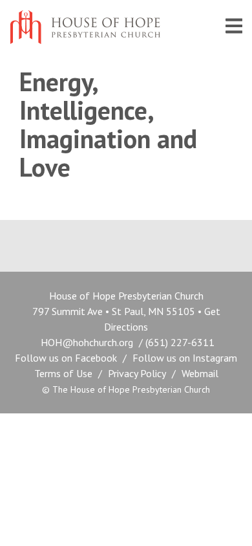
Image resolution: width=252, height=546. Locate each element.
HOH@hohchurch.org (87, 342)
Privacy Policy (137, 373)
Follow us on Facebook (66, 357)
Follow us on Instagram (184, 357)
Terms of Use (63, 373)
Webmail (200, 373)
